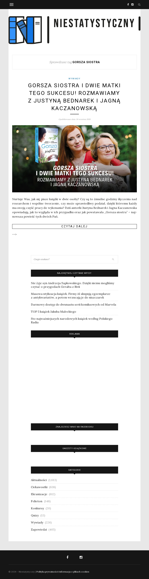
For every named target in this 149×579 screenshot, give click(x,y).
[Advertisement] (74, 379)
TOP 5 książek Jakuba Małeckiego (53, 311)
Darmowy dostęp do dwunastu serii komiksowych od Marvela (73, 304)
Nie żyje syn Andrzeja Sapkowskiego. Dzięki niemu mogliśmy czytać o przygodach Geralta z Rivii (72, 285)
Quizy (35, 515)
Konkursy (37, 508)
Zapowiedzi (39, 529)
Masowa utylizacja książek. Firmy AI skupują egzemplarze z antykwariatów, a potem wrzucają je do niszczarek (70, 295)
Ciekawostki (39, 487)
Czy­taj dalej (74, 226)
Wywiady (74, 78)
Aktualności (39, 480)
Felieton (36, 501)
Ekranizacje (39, 494)
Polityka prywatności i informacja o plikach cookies (62, 571)
